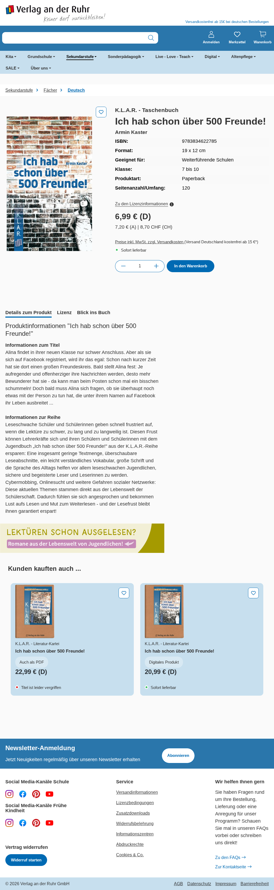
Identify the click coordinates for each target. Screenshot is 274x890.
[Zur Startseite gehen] (68, 14)
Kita (9, 56)
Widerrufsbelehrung (135, 823)
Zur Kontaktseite (230, 867)
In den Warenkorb (190, 266)
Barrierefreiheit (255, 884)
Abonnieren (178, 755)
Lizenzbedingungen (135, 802)
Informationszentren (135, 834)
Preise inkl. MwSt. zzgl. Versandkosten (149, 242)
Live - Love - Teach (172, 56)
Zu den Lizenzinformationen (141, 204)
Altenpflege (242, 56)
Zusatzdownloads (133, 813)
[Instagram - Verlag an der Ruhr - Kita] (9, 823)
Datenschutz (199, 884)
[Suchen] (151, 38)
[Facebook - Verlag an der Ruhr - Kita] (23, 823)
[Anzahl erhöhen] (156, 266)
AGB (178, 884)
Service (124, 781)
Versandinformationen (137, 792)
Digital (211, 56)
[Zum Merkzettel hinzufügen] (101, 112)
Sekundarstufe (80, 56)
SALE (11, 68)
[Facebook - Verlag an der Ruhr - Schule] (23, 794)
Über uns (39, 68)
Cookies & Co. (130, 855)
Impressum (225, 884)
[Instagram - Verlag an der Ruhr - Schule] (9, 794)
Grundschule (40, 56)
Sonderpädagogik (124, 56)
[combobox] (73, 38)
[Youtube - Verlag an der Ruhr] (49, 794)
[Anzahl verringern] (123, 266)
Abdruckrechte (130, 844)
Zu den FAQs (227, 857)
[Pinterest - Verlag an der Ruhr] (36, 794)
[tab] (28, 313)
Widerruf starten (26, 860)
